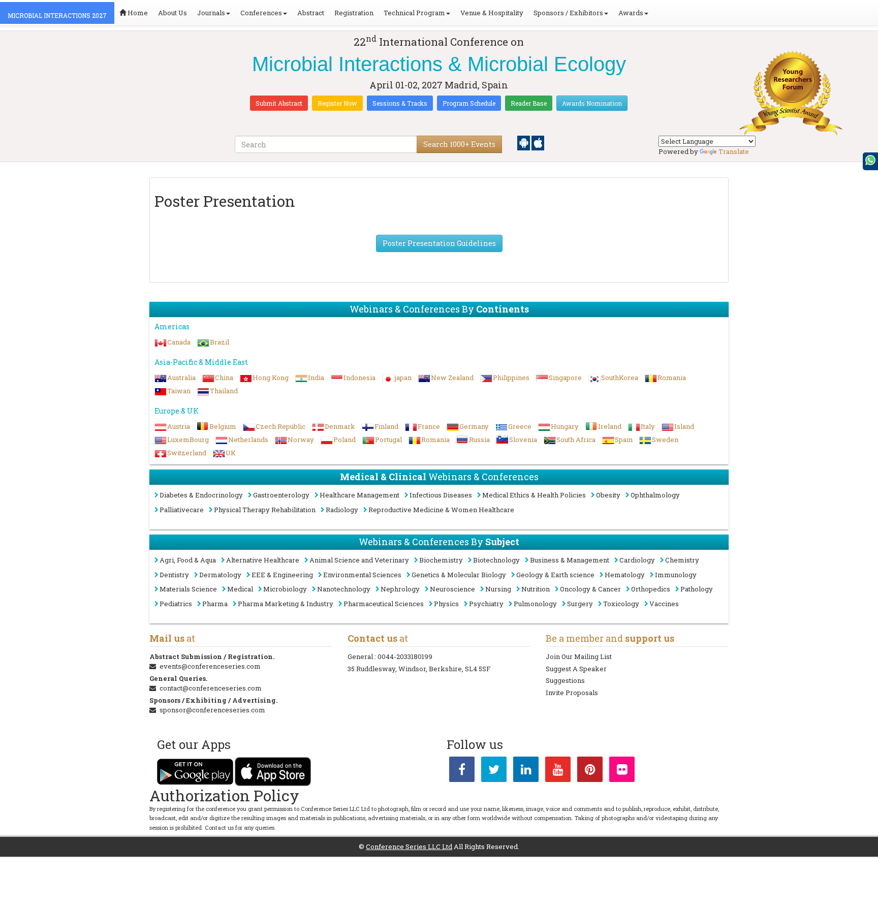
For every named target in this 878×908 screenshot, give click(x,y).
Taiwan (179, 390)
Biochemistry (441, 560)
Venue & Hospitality (491, 12)
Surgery (580, 603)
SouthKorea (619, 377)
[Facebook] (462, 771)
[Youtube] (558, 771)
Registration (353, 12)
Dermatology (220, 574)
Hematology (625, 574)
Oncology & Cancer (590, 588)
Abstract (310, 12)
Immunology (676, 574)
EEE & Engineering (282, 574)
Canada (179, 342)
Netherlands (248, 439)
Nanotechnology (343, 588)
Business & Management (569, 560)
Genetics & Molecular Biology (459, 574)
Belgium (222, 426)
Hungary (565, 426)
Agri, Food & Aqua (188, 560)
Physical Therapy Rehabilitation (265, 509)
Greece (519, 426)
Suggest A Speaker (576, 668)
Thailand (224, 390)
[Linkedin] (526, 771)
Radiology (342, 509)
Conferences (261, 12)
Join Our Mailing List (579, 656)
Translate (733, 151)
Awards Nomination (592, 103)
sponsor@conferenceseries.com (212, 709)
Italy (648, 426)
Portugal (388, 439)
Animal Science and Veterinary (359, 560)
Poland (344, 439)
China (224, 377)
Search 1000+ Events (459, 144)
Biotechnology (496, 560)
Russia (479, 439)
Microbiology (285, 588)
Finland (386, 426)
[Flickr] (622, 771)
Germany (474, 426)
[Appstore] (537, 142)
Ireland (609, 426)
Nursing (498, 588)
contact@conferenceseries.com (211, 688)
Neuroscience (452, 588)
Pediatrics (176, 603)
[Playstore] (524, 142)
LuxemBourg (188, 439)
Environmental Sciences (362, 574)
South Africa (575, 439)
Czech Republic (280, 426)
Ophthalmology (655, 494)
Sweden (665, 439)
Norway (301, 439)
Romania (671, 377)
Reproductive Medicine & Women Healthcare (441, 509)
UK (231, 452)
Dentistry (174, 574)
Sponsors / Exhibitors (568, 12)
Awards (630, 12)
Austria (178, 426)
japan (403, 377)
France (429, 426)
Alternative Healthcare (262, 560)
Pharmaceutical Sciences (383, 603)
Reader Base (529, 103)
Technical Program (414, 12)
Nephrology (400, 588)
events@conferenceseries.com (210, 666)
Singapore (565, 377)
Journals (211, 12)
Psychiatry (486, 603)
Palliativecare (182, 509)
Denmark (340, 426)
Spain (624, 439)
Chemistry (682, 560)
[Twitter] (494, 771)
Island (684, 426)
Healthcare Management (359, 494)
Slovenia (523, 439)
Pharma (215, 603)
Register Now (337, 103)
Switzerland (186, 452)
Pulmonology (535, 603)
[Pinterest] (590, 771)
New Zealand (452, 377)
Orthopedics (650, 588)
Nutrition (535, 588)
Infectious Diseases (441, 494)
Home (137, 12)
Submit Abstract (279, 103)
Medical (240, 588)
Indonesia (359, 377)
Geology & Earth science (555, 574)
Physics (446, 603)
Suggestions (565, 680)
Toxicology (621, 603)
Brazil (219, 342)
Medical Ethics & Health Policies (534, 494)
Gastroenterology (281, 494)
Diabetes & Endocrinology (201, 494)
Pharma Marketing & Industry (285, 603)
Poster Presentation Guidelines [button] (439, 243)
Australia (181, 377)
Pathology (696, 588)
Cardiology (637, 560)
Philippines (511, 377)
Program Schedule (469, 103)
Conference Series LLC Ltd (409, 846)
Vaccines (664, 603)
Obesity (608, 494)
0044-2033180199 (405, 656)
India (316, 377)
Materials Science (188, 588)
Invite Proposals (572, 692)
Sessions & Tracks (399, 103)
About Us (172, 12)
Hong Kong (271, 377)
